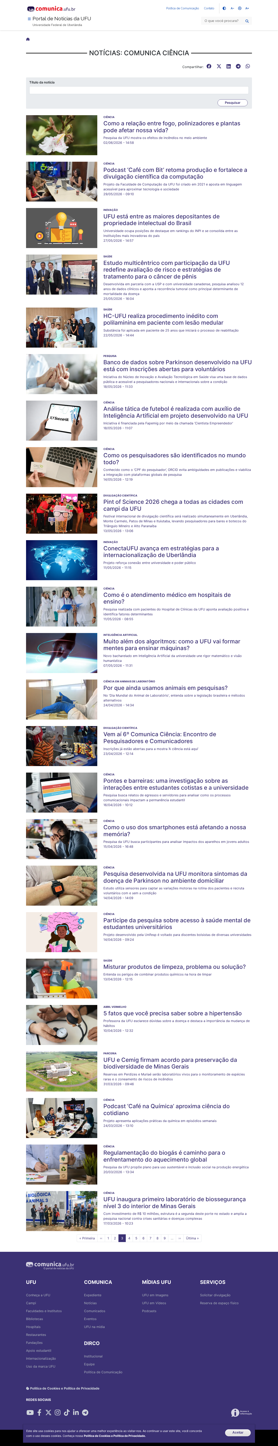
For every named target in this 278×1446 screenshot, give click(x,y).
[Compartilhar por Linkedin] (76, 1413)
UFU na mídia (94, 1327)
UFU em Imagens (155, 1295)
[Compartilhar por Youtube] (30, 1413)
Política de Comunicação (182, 8)
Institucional (93, 1356)
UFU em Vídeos (154, 1303)
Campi (31, 1303)
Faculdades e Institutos (44, 1311)
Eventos (90, 1319)
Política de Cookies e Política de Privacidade (64, 1388)
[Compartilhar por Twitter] (48, 1413)
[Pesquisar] (247, 21)
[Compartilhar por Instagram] (58, 1413)
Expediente (92, 1295)
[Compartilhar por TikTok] (67, 1413)
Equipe (89, 1364)
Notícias (90, 1303)
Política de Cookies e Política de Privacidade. (115, 1435)
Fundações (34, 1343)
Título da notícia (42, 82)
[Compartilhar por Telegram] (85, 1413)
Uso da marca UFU (40, 1366)
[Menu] (29, 19)
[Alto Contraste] (224, 8)
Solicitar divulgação (215, 1295)
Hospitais (33, 1327)
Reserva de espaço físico (219, 1303)
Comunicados (94, 1311)
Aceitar (237, 1432)
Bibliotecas (34, 1319)
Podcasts (149, 1311)
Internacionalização (41, 1358)
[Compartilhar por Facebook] (39, 1413)
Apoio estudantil (38, 1350)
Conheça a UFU (38, 1295)
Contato (209, 8)
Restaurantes (36, 1335)
